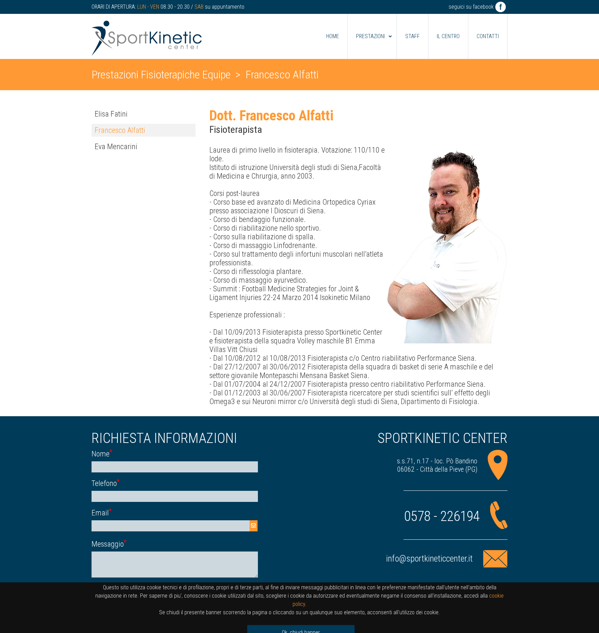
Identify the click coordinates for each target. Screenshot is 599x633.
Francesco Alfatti (120, 130)
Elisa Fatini (111, 114)
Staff (412, 36)
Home (332, 36)
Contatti (488, 36)
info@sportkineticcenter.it (429, 559)
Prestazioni (370, 36)
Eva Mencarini (116, 146)
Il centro (448, 36)
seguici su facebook (471, 6)
